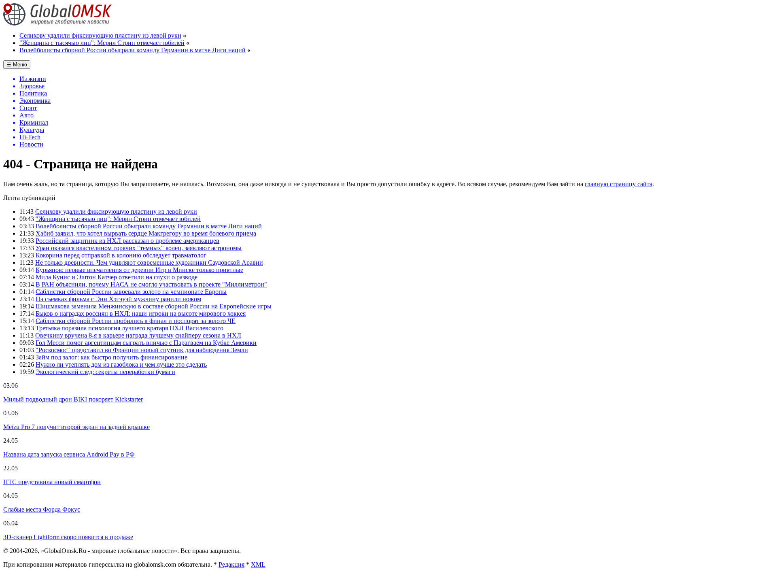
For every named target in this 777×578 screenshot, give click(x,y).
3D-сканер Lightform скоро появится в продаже (68, 536)
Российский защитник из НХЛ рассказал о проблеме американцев (127, 240)
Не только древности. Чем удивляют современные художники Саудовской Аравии (149, 262)
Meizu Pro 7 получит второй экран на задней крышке (76, 426)
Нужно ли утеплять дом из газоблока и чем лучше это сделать (121, 364)
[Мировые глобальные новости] (57, 23)
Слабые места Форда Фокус (41, 509)
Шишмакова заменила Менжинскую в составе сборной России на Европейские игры (154, 306)
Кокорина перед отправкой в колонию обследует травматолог (121, 255)
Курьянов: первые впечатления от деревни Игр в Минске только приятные (139, 269)
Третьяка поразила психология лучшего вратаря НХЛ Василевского (129, 328)
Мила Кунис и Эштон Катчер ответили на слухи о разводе (116, 277)
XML (258, 564)
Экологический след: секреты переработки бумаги (105, 371)
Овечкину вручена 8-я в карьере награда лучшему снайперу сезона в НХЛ (138, 335)
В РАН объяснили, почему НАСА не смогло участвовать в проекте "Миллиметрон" (151, 284)
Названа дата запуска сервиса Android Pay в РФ (69, 454)
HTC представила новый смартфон (52, 481)
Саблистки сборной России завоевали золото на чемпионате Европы (131, 291)
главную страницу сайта (618, 184)
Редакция (231, 564)
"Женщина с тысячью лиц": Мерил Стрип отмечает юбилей (102, 42)
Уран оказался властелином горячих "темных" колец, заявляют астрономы (139, 247)
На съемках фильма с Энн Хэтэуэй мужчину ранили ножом (118, 298)
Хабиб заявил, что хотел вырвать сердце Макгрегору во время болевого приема (146, 233)
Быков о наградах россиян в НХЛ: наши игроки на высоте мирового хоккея (141, 313)
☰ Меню (16, 65)
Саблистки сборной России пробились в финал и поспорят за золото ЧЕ (136, 320)
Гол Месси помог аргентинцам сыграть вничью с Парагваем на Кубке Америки (146, 342)
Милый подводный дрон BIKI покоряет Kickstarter (73, 399)
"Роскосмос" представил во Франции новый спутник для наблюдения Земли (142, 349)
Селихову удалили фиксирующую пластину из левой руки (100, 35)
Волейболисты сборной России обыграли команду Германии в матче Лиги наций (132, 50)
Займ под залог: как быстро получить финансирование (111, 357)
